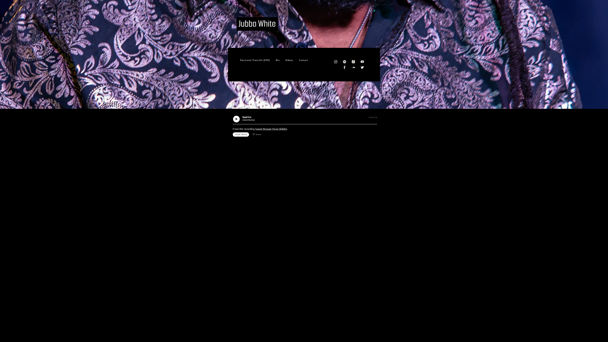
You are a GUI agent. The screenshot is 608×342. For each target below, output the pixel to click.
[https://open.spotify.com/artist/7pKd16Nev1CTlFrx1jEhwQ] (344, 61)
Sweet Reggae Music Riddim (271, 128)
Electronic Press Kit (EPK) (255, 60)
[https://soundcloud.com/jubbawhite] (353, 67)
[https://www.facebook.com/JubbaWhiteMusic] (344, 67)
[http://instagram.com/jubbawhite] (335, 61)
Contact (303, 60)
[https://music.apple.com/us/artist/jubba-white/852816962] (353, 61)
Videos (289, 60)
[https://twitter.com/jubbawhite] (362, 67)
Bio (278, 60)
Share (258, 134)
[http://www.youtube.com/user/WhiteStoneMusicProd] (362, 61)
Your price (241, 134)
